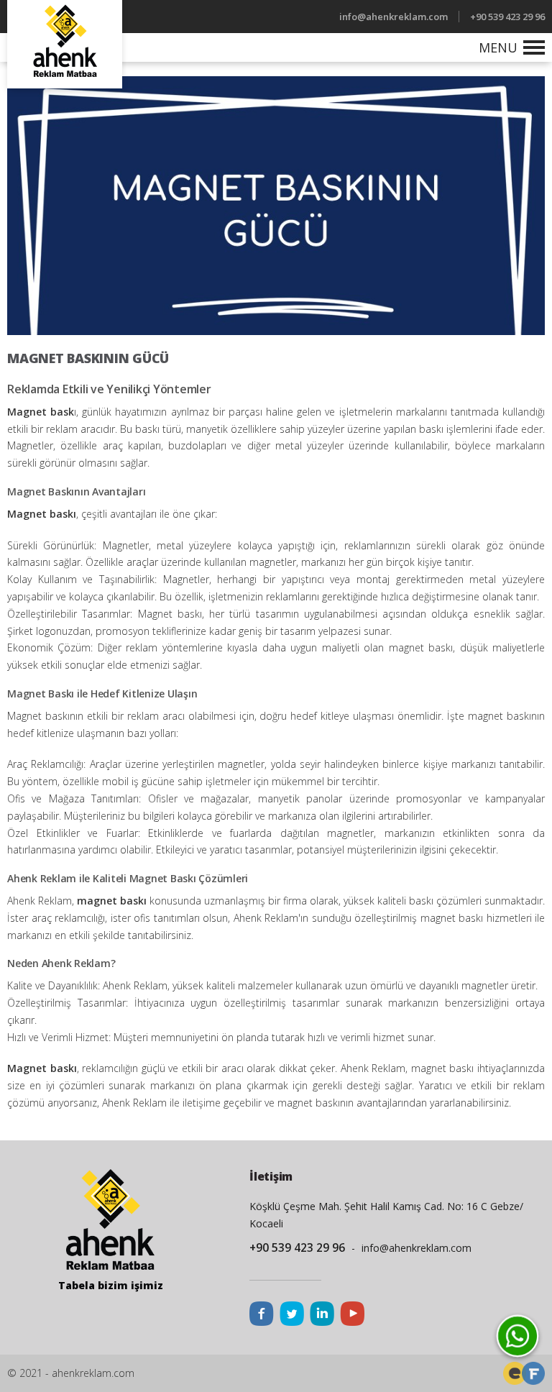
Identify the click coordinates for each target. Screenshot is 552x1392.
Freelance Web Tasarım (514, 1373)
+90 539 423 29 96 (507, 16)
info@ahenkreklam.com (393, 16)
